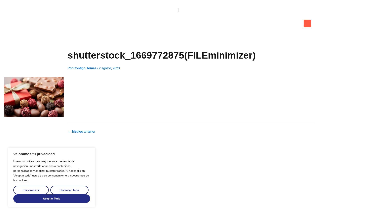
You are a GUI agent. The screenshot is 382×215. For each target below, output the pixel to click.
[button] (307, 23)
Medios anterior (82, 131)
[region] (52, 177)
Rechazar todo (69, 190)
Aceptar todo (51, 198)
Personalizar (31, 190)
